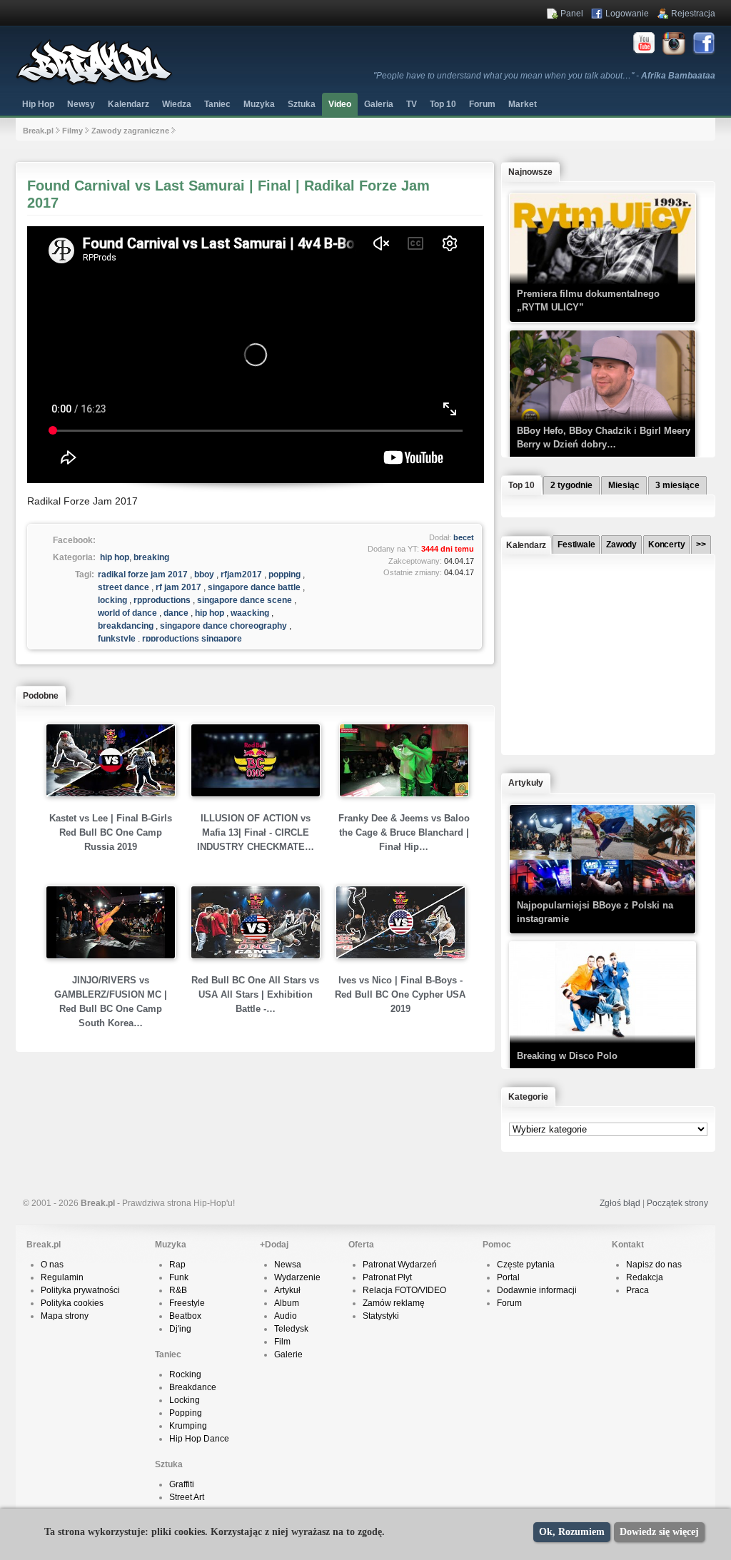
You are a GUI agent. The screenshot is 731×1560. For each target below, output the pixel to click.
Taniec (217, 104)
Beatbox (185, 1316)
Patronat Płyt (387, 1277)
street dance (123, 587)
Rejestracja (693, 14)
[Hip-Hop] (94, 83)
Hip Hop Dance (199, 1439)
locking (112, 600)
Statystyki (381, 1316)
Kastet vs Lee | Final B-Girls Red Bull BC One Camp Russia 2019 (110, 832)
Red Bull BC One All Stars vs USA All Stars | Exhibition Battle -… (255, 994)
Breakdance (192, 1387)
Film (282, 1342)
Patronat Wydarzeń (400, 1265)
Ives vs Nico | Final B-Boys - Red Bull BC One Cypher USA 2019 (400, 994)
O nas (52, 1265)
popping (284, 574)
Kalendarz (128, 104)
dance (175, 613)
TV (411, 104)
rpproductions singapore (192, 639)
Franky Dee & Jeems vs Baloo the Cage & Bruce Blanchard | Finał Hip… (404, 832)
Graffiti (181, 1484)
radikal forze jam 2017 (143, 574)
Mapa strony (65, 1316)
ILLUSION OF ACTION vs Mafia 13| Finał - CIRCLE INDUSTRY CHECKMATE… (255, 832)
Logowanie (627, 14)
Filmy (72, 130)
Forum (509, 1303)
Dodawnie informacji (537, 1290)
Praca (637, 1290)
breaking (151, 557)
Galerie (288, 1354)
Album (286, 1303)
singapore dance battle (254, 587)
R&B (178, 1290)
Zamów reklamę (394, 1303)
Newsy (81, 104)
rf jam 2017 (178, 587)
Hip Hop (38, 104)
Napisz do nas (654, 1265)
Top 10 (443, 104)
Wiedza (176, 104)
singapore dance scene (244, 600)
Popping (185, 1413)
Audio (285, 1316)
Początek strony (677, 1203)
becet (463, 537)
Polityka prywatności (80, 1290)
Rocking (185, 1374)
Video (339, 104)
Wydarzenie (297, 1277)
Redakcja (644, 1277)
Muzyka (259, 104)
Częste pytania (526, 1265)
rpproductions (162, 600)
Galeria (378, 104)
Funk (178, 1277)
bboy (204, 574)
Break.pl (38, 130)
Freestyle (187, 1303)
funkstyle (117, 639)
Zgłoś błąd (620, 1203)
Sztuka (302, 104)
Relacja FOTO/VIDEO (404, 1290)
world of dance (127, 613)
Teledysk (291, 1329)
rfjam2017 (241, 574)
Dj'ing (180, 1329)
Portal (508, 1277)
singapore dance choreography (223, 626)
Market (522, 104)
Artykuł (287, 1290)
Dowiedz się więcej (659, 1531)
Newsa (287, 1265)
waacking (250, 613)
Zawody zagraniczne (130, 130)
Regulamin (62, 1277)
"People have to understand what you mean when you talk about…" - (544, 76)
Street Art (186, 1497)
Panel (571, 14)
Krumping (188, 1426)
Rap (177, 1265)
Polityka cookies (72, 1303)
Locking (184, 1400)
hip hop (114, 557)
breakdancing (125, 626)
